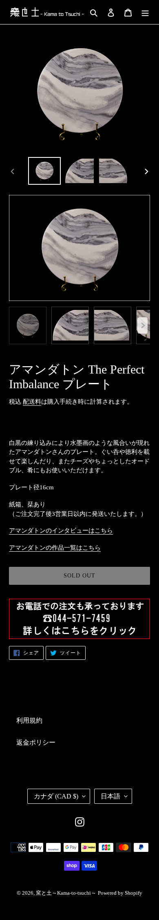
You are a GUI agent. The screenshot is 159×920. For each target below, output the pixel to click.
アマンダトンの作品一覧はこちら (55, 547)
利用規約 (29, 720)
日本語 (110, 796)
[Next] (142, 325)
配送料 (32, 401)
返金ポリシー (35, 742)
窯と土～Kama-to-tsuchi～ (66, 893)
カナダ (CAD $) (56, 796)
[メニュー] (145, 12)
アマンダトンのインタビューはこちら (61, 530)
